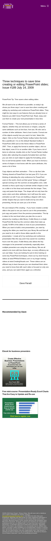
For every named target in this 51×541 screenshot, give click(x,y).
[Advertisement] (25, 39)
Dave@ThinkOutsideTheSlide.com (12, 516)
